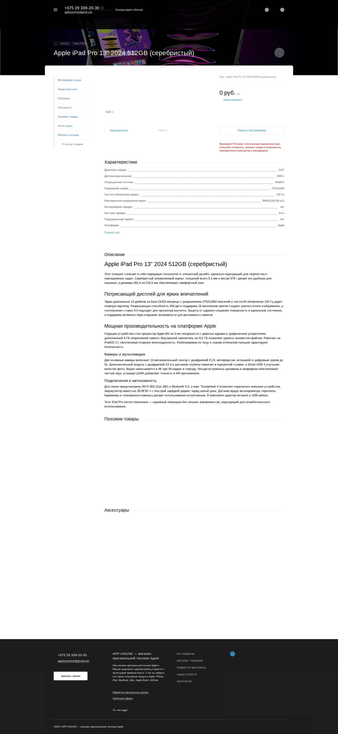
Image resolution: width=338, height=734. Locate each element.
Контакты (184, 681)
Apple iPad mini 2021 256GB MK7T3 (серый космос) (135, 568)
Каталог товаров (190, 660)
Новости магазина (191, 667)
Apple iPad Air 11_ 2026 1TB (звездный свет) (130, 477)
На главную (186, 653)
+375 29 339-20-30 (82, 8)
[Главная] (56, 43)
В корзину (149, 500)
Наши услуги (187, 674)
